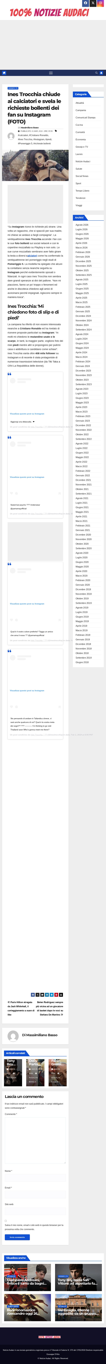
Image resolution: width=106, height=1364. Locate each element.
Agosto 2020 (82, 553)
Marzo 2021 (82, 521)
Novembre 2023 (84, 375)
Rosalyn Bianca (33, 1080)
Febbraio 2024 (83, 361)
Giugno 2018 (82, 662)
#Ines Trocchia (25, 139)
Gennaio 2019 (83, 639)
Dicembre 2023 (83, 371)
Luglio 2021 (82, 503)
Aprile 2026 (81, 243)
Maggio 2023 (82, 402)
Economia (81, 139)
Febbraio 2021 (83, 525)
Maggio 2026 (82, 238)
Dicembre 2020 (83, 535)
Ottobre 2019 (82, 598)
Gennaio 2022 (83, 475)
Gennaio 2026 (83, 257)
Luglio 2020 (82, 557)
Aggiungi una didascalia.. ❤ (22, 422)
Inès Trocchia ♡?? (39, 427)
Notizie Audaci (83, 161)
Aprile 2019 (81, 626)
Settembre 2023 (84, 384)
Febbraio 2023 (83, 416)
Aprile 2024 (81, 352)
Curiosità (80, 132)
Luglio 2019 (82, 612)
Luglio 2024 (82, 339)
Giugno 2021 (82, 507)
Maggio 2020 (82, 566)
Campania (81, 110)
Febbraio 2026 (83, 252)
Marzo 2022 (82, 466)
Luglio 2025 (82, 284)
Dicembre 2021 (83, 480)
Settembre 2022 (84, 439)
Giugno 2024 (82, 343)
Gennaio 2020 (83, 585)
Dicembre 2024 (83, 316)
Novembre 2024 (84, 320)
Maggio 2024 (82, 348)
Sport (78, 183)
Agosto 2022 (82, 443)
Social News (82, 176)
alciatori (32, 255)
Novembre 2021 (84, 484)
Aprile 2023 (81, 407)
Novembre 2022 (84, 430)
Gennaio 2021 (83, 530)
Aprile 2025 (81, 298)
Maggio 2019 (82, 621)
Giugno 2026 (82, 234)
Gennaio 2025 (83, 311)
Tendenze (81, 198)
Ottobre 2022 (82, 434)
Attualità (80, 103)
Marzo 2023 (82, 412)
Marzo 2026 (82, 247)
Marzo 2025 (82, 302)
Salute (79, 169)
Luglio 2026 (82, 229)
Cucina (79, 125)
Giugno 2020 (82, 562)
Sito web (9, 1204)
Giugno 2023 (82, 398)
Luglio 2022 (82, 448)
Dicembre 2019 (83, 589)
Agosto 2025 (82, 279)
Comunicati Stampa (85, 117)
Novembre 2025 (84, 266)
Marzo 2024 (82, 357)
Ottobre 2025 (82, 270)
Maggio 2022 (82, 457)
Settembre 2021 (84, 494)
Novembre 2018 (84, 648)
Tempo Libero (82, 191)
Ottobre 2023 (82, 380)
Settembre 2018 (84, 658)
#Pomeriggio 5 (25, 143)
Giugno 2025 (82, 288)
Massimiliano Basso (30, 127)
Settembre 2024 (84, 330)
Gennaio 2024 (83, 366)
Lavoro (79, 154)
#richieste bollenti (42, 143)
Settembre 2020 (84, 548)
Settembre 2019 (84, 603)
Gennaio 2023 (83, 421)
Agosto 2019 (82, 607)
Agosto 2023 (82, 389)
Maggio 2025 (82, 293)
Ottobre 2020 (82, 544)
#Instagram (38, 139)
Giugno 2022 (82, 453)
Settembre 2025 (84, 275)
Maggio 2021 (82, 512)
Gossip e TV (13, 88)
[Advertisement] (53, 45)
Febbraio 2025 (83, 307)
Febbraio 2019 (83, 635)
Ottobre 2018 (82, 653)
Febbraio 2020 (83, 580)
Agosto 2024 (82, 334)
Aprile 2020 (81, 571)
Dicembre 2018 (83, 644)
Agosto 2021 (82, 498)
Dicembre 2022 (83, 425)
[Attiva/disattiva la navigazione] (50, 73)
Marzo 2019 (82, 630)
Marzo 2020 (82, 576)
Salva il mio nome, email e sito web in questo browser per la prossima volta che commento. (34, 1227)
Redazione (11, 1080)
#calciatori (23, 135)
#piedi (48, 139)
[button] (96, 73)
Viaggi (79, 205)
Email (8, 1188)
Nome (8, 1171)
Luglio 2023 (82, 393)
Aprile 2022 (81, 462)
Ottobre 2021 (82, 489)
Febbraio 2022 (83, 471)
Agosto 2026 (82, 225)
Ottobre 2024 (82, 325)
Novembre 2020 (84, 539)
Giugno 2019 (82, 617)
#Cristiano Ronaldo (38, 135)
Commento (11, 1114)
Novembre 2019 (84, 594)
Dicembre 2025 (83, 261)
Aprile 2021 (81, 516)
